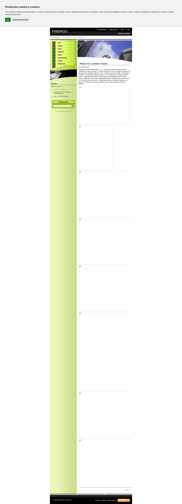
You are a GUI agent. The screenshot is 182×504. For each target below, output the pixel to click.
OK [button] (8, 20)
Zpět (126, 490)
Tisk (128, 29)
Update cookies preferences (63, 111)
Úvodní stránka (102, 29)
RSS (122, 29)
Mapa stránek (113, 29)
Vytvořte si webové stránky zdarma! (106, 500)
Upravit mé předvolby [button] (20, 20)
